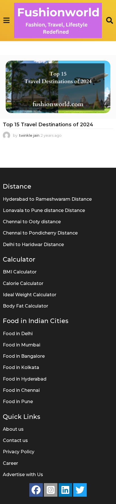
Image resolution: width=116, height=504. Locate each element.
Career (10, 463)
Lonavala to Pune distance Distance (44, 210)
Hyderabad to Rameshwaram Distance (47, 199)
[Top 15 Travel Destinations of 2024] (58, 87)
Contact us (15, 440)
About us (13, 429)
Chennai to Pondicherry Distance (40, 233)
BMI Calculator (20, 272)
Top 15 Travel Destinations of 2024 (48, 124)
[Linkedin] (65, 490)
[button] (6, 20)
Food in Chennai (21, 390)
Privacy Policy (18, 451)
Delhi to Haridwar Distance (33, 244)
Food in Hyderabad (24, 379)
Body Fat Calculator (25, 306)
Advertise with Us (23, 474)
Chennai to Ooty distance (32, 221)
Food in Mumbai (21, 345)
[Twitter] (80, 490)
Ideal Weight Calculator (29, 294)
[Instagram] (50, 490)
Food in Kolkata (21, 367)
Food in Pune (18, 401)
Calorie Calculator (23, 283)
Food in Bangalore (24, 356)
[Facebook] (36, 490)
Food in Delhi (18, 333)
